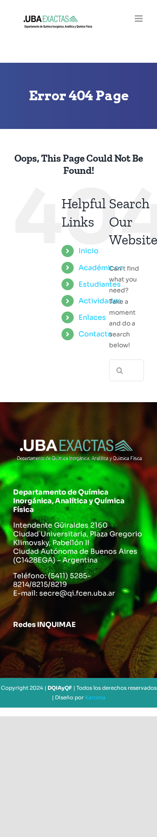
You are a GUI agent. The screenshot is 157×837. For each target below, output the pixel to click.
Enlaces (92, 317)
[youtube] (99, 646)
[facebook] (23, 646)
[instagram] (74, 646)
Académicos (100, 267)
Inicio (88, 250)
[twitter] (48, 646)
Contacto (95, 334)
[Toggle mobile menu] (139, 18)
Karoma (95, 697)
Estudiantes (99, 284)
